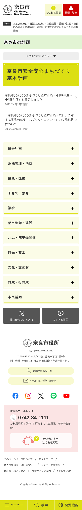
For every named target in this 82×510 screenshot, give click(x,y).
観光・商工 (16, 252)
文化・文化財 (18, 267)
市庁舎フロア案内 (41, 470)
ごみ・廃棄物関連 (22, 237)
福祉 (11, 208)
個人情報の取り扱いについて (19, 464)
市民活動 (15, 297)
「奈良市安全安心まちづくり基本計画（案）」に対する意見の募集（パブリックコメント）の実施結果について (39, 119)
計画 (61, 23)
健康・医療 (16, 178)
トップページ (20, 23)
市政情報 (51, 23)
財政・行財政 (18, 282)
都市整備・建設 (20, 223)
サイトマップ (46, 459)
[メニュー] (13, 505)
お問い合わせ (64, 470)
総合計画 (15, 148)
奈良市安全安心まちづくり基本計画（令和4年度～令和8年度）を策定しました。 (38, 97)
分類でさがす (37, 23)
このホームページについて (18, 459)
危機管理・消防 (33, 27)
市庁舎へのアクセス (14, 470)
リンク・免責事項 (50, 464)
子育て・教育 (18, 193)
